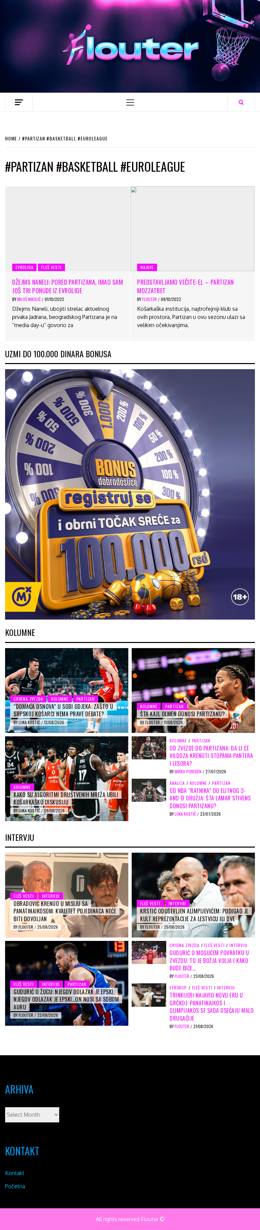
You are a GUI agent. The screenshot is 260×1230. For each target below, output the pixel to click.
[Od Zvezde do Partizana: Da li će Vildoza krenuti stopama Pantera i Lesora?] (149, 747)
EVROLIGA (24, 267)
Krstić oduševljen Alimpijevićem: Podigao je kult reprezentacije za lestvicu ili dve (194, 915)
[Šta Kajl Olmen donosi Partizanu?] (193, 690)
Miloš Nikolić (29, 299)
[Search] (241, 102)
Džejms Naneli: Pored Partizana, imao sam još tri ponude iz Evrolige (67, 286)
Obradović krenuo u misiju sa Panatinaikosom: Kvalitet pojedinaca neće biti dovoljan (65, 911)
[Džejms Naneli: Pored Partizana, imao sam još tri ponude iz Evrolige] (67, 228)
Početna (15, 1186)
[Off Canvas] (18, 102)
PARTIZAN (86, 699)
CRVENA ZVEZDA (28, 699)
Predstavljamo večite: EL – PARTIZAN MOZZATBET (185, 286)
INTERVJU (51, 896)
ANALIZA (177, 783)
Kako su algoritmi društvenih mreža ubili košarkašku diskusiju (66, 798)
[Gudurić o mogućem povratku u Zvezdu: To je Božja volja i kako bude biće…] (149, 952)
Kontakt (14, 1173)
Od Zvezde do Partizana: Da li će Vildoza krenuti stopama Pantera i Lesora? (211, 756)
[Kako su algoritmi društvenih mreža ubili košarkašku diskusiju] (66, 778)
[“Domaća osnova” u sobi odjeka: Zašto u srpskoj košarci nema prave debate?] (66, 690)
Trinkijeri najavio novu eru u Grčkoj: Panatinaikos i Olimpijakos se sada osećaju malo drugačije (212, 1006)
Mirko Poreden (188, 771)
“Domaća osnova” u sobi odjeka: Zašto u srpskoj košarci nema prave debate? (63, 710)
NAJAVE (147, 267)
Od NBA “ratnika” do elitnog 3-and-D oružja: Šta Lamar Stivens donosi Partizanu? (210, 798)
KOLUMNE (59, 699)
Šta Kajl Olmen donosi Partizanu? (182, 714)
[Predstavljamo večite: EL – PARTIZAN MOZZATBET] (192, 228)
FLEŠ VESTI (51, 267)
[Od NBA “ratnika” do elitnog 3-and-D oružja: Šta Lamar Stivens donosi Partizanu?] (149, 790)
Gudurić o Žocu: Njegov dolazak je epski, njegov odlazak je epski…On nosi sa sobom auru (66, 999)
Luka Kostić (30, 722)
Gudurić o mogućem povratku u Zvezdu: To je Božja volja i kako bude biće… (209, 960)
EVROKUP (178, 988)
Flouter (150, 299)
